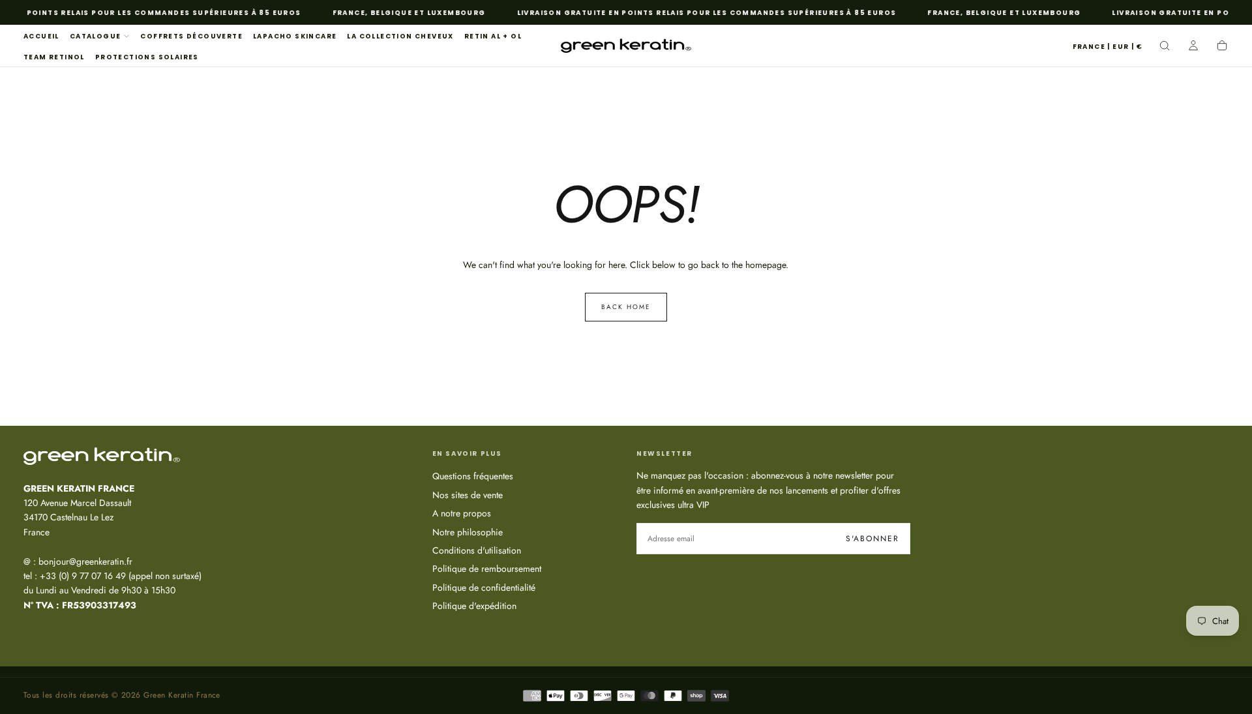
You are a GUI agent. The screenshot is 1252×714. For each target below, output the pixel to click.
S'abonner (872, 538)
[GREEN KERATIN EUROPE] (101, 456)
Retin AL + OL (493, 36)
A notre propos (461, 513)
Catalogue (95, 36)
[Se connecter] (1193, 47)
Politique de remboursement (486, 568)
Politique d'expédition (474, 605)
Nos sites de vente (467, 494)
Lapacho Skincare (294, 36)
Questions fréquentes (472, 476)
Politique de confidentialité (483, 587)
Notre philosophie (467, 532)
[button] (1107, 47)
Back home (626, 307)
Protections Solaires (147, 57)
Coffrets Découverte (191, 36)
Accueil (41, 36)
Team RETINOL (54, 57)
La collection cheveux (400, 36)
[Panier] (1222, 47)
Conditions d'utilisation (476, 550)
